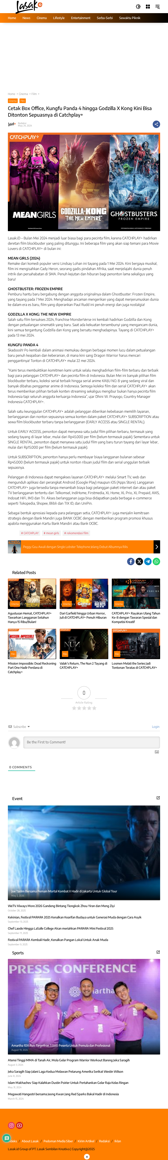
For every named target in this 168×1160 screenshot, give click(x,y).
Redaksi (22, 123)
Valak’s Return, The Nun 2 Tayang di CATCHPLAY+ (83, 666)
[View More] (158, 798)
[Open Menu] (147, 6)
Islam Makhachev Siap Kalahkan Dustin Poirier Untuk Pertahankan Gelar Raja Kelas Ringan (68, 1083)
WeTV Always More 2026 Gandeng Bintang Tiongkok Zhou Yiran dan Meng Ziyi (61, 906)
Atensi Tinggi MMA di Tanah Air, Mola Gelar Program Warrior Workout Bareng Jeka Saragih (69, 1060)
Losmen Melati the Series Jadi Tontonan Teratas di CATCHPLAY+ (134, 666)
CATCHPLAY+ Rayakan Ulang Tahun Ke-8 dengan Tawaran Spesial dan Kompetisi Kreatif (136, 617)
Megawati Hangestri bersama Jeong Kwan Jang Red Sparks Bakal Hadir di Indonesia (63, 1094)
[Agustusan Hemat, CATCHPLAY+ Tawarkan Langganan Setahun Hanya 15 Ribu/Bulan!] (32, 594)
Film (23, 100)
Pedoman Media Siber (58, 1141)
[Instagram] (11, 1125)
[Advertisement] (84, 59)
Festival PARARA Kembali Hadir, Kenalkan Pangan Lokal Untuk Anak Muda (58, 940)
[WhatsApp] (156, 561)
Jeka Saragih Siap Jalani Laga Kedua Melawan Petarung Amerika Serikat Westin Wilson (65, 1071)
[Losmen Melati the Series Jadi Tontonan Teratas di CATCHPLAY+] (136, 644)
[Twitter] (139, 561)
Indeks (12, 1141)
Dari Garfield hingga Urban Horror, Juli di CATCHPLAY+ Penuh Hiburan (83, 615)
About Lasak (30, 1141)
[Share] (156, 124)
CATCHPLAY (31, 533)
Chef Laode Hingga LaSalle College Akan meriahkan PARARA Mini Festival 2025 (60, 928)
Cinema (13, 100)
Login (155, 726)
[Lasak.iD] (28, 6)
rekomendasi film (77, 533)
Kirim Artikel (86, 1141)
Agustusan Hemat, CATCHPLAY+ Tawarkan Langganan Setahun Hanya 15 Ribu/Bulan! (30, 617)
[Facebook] (131, 561)
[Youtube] (19, 1125)
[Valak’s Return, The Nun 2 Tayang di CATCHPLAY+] (84, 644)
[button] (138, 6)
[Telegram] (148, 561)
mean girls (52, 533)
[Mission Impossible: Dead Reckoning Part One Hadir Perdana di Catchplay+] (32, 644)
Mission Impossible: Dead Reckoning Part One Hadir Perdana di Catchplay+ (32, 668)
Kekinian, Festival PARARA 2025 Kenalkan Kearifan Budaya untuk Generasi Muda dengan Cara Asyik (75, 917)
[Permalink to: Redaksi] (13, 124)
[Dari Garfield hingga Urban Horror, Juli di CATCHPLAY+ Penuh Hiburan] (84, 594)
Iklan (117, 1141)
